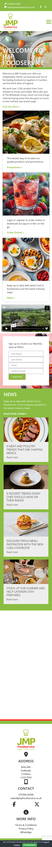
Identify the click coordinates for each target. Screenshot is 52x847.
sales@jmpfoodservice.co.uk (26, 798)
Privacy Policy (26, 828)
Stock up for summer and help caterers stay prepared (25, 591)
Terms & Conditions (26, 825)
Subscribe (17, 376)
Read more (12, 457)
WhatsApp (26, 832)
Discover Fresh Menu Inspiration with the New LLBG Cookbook (24, 544)
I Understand (29, 845)
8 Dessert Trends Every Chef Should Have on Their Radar (23, 497)
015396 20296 (26, 794)
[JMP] (10, 29)
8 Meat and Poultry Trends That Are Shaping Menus (24, 449)
